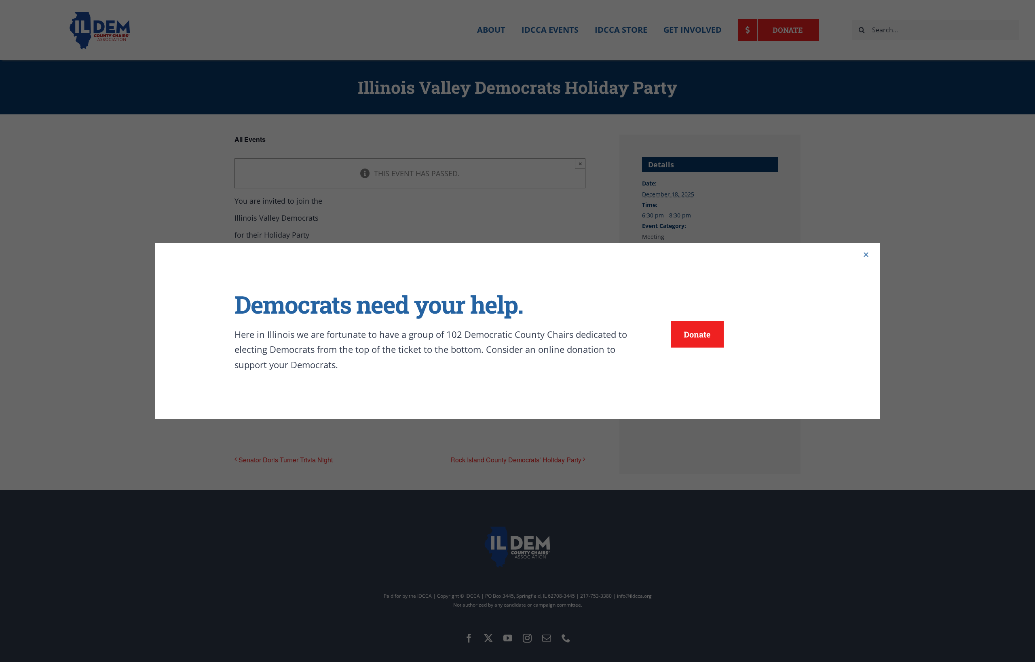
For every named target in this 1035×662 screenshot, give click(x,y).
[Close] (866, 254)
